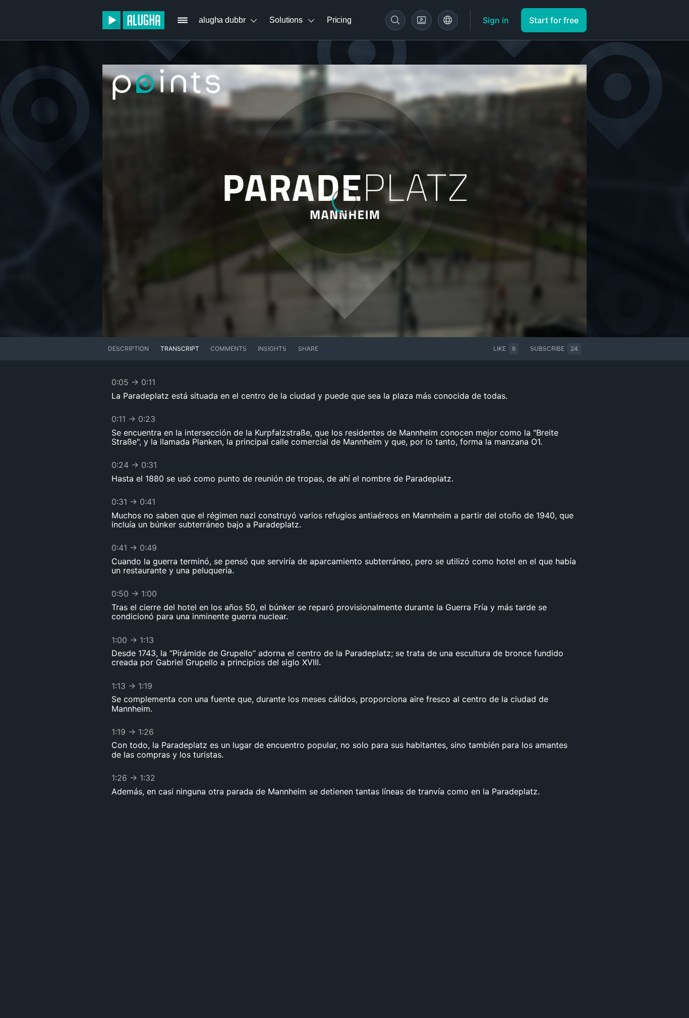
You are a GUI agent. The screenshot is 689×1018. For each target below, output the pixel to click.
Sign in (496, 20)
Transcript (179, 348)
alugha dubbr (222, 20)
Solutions (286, 20)
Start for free (554, 20)
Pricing (339, 20)
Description (128, 348)
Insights (272, 348)
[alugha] (133, 20)
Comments (228, 348)
